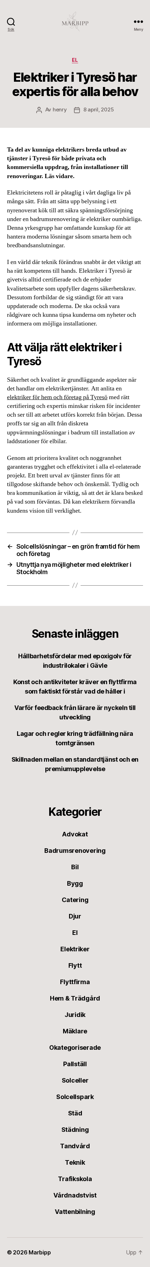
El (75, 60)
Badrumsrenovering (74, 850)
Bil (74, 867)
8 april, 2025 (98, 109)
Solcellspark (75, 1096)
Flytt (75, 965)
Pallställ (75, 1064)
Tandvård (75, 1146)
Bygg (75, 883)
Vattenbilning (75, 1211)
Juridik (75, 1014)
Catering (75, 899)
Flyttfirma (75, 982)
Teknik (75, 1162)
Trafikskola (75, 1178)
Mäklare (75, 1031)
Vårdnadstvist (75, 1195)
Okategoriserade (75, 1047)
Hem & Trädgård (75, 998)
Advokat (75, 834)
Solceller (75, 1080)
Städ (75, 1113)
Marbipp (40, 1252)
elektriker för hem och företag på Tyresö (57, 397)
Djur (75, 916)
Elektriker (74, 949)
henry (60, 109)
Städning (75, 1129)
